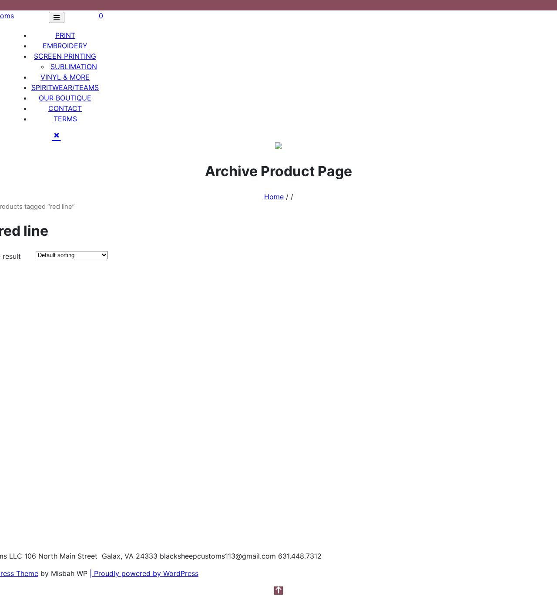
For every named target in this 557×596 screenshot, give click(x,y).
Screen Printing (65, 56)
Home (274, 196)
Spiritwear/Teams (65, 87)
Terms (65, 118)
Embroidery (65, 45)
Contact (65, 108)
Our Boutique (65, 98)
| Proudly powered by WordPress (144, 573)
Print (65, 35)
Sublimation (73, 66)
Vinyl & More (65, 77)
